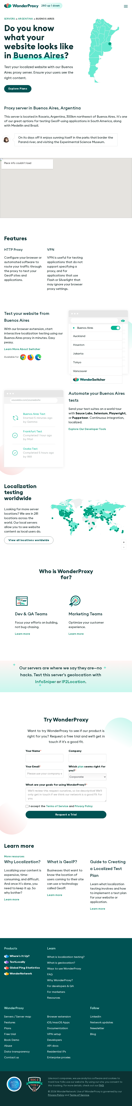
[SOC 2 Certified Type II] (25, 1084)
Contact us (11, 1057)
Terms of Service (57, 806)
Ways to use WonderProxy (64, 968)
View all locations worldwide (28, 540)
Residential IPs (56, 1051)
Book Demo (11, 1040)
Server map (23, 1016)
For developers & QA (60, 986)
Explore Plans (17, 88)
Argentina (25, 19)
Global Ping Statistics (25, 967)
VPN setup (54, 1034)
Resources (53, 997)
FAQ (50, 974)
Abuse (8, 1045)
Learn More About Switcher (22, 349)
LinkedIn (95, 1016)
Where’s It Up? (20, 956)
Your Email (33, 766)
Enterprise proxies (58, 1057)
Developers (54, 1040)
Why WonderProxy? (60, 980)
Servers (9, 19)
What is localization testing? (66, 957)
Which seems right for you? (87, 768)
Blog (93, 1034)
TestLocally (17, 962)
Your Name (33, 751)
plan (81, 766)
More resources (14, 856)
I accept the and (61, 806)
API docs (52, 1045)
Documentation (57, 1028)
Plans (7, 1028)
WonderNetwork (21, 973)
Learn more (22, 633)
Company (75, 751)
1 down (55, 5)
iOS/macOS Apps (58, 1022)
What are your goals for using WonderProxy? (56, 784)
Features (9, 1022)
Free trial (10, 1034)
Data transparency (17, 1051)
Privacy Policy (84, 806)
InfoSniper (45, 682)
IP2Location (73, 682)
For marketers (56, 992)
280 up (46, 5)
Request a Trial (66, 814)
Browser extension (59, 1016)
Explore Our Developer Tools (87, 429)
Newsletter (97, 1028)
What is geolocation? (61, 962)
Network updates (101, 1022)
